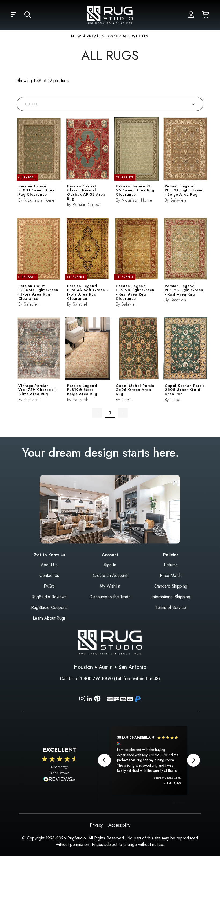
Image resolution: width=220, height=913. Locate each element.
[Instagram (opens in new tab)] (82, 699)
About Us (49, 565)
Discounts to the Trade (110, 597)
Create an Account (110, 575)
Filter (32, 103)
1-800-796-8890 (96, 679)
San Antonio (132, 667)
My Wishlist (110, 586)
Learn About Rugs (49, 618)
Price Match (171, 575)
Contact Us (49, 575)
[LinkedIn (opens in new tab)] (89, 698)
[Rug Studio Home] (110, 14)
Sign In (110, 565)
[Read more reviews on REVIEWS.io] (59, 780)
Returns (171, 565)
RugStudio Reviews (49, 597)
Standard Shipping (170, 586)
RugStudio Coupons (49, 607)
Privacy (96, 825)
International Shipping (171, 597)
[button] (13, 14)
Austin (106, 667)
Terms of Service (171, 607)
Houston (83, 667)
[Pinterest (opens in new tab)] (97, 699)
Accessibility (119, 825)
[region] (149, 760)
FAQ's (49, 586)
